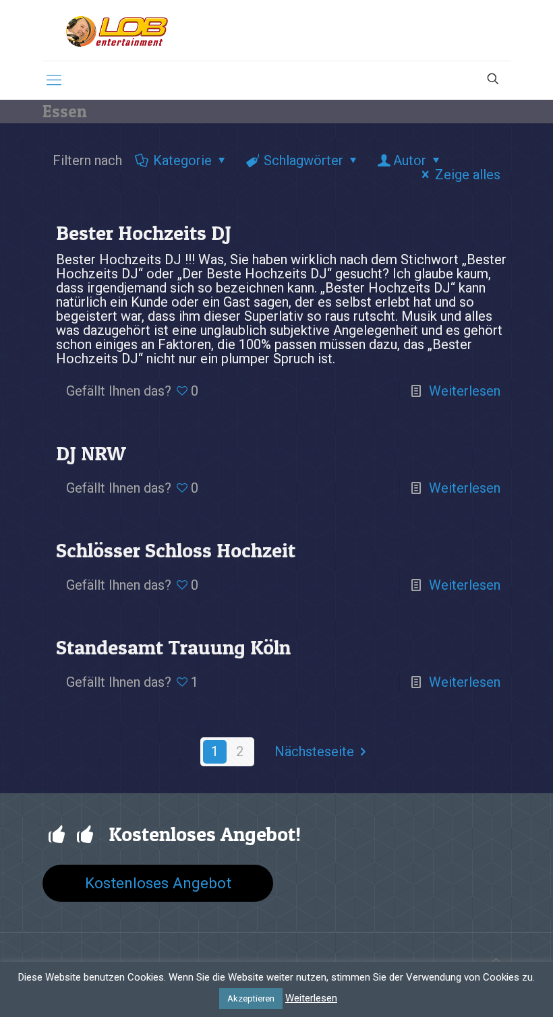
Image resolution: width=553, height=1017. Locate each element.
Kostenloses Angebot (158, 883)
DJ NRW (91, 453)
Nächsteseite (314, 751)
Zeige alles (467, 174)
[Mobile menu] (53, 80)
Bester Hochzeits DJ (143, 232)
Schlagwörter (303, 160)
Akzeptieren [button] (250, 998)
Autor (409, 160)
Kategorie (182, 160)
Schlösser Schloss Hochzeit (175, 550)
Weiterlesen (464, 391)
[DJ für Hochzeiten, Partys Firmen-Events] (117, 30)
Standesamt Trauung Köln (173, 647)
